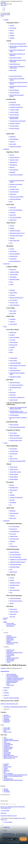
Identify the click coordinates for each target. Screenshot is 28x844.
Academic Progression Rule (16, 497)
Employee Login (10, 649)
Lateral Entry (7, 722)
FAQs (11, 201)
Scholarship (12, 172)
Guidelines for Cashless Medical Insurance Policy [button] (9, 703)
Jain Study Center (14, 302)
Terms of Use (4, 819)
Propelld (8, 14)
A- (4, 9)
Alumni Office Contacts (15, 471)
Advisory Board (13, 358)
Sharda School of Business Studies (18, 43)
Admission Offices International (11, 740)
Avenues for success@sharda (16, 196)
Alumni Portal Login (11, 637)
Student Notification (14, 552)
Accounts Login (10, 655)
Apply (5, 622)
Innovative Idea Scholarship (16, 174)
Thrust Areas (13, 395)
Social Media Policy (8, 778)
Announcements (13, 453)
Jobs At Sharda (10, 660)
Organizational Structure (15, 387)
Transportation (13, 277)
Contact (8, 662)
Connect (6, 443)
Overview (12, 154)
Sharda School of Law (15, 64)
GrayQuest (3, 14)
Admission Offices (14, 611)
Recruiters (6, 751)
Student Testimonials (14, 435)
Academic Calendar (14, 109)
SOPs (11, 492)
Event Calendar (13, 324)
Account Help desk (8, 744)
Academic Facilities (14, 272)
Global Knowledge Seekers (16, 235)
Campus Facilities (14, 274)
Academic (6, 19)
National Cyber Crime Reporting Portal (13, 776)
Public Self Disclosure (15, 382)
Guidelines (12, 495)
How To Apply (7, 716)
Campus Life (7, 263)
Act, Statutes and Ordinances (16, 385)
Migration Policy (13, 490)
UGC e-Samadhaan (8, 773)
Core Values (12, 339)
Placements (6, 750)
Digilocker (9, 635)
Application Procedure (15, 230)
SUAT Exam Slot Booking (16, 210)
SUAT (5, 741)
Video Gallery (13, 313)
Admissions (6, 149)
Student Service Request (15, 146)
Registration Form (14, 487)
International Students (11, 624)
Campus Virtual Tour (14, 157)
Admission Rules (14, 536)
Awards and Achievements (16, 438)
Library (11, 282)
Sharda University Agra (9, 758)
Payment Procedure (14, 191)
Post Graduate (13, 28)
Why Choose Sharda (14, 526)
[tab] (14, 703)
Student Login (10, 638)
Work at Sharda (13, 360)
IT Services (12, 295)
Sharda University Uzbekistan (11, 756)
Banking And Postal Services (16, 297)
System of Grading (14, 112)
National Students (10, 623)
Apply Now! (4, 5)
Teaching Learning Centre (16, 440)
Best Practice (13, 392)
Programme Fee (13, 164)
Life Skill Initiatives (14, 415)
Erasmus (12, 603)
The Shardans (13, 502)
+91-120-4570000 (5, 810)
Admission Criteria (14, 159)
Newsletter (12, 238)
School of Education (14, 92)
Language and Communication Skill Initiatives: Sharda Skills (18, 408)
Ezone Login (10, 651)
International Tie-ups (14, 585)
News (11, 456)
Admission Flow (13, 162)
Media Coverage (13, 458)
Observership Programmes (16, 600)
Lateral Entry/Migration (15, 199)
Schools (11, 284)
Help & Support (13, 609)
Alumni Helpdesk (14, 479)
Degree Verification (14, 114)
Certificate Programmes (15, 598)
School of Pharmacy (14, 90)
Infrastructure (13, 269)
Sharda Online (13, 70)
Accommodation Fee (14, 531)
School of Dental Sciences (16, 76)
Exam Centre (13, 215)
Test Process (12, 212)
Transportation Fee (14, 169)
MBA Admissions (10, 626)
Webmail (9, 641)
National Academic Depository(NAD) (14, 117)
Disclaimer (15, 818)
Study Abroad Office (14, 240)
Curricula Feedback (14, 126)
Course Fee (6, 717)
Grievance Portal (10, 659)
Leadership (12, 347)
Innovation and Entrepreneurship (17, 427)
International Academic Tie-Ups (17, 233)
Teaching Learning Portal (13, 658)
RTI (10, 390)
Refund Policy (13, 194)
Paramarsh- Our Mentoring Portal (14, 652)
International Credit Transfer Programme (13, 780)
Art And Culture (13, 300)
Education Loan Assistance (16, 184)
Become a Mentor (14, 474)
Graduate (12, 25)
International (6, 520)
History (11, 352)
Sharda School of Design (15, 57)
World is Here (13, 614)
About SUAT (13, 207)
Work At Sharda (7, 766)
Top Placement (13, 251)
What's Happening (14, 139)
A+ (4, 7)
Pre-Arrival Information (15, 554)
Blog (5, 772)
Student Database (14, 476)
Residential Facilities (14, 279)
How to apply (13, 534)
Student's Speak (13, 572)
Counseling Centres (14, 189)
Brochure (12, 485)
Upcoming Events (14, 451)
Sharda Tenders (13, 368)
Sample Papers (13, 220)
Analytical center (14, 399)
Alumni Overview (14, 469)
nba (10, 505)
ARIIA (5, 777)
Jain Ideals (12, 335)
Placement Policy (14, 256)
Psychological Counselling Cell (17, 397)
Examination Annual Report (16, 107)
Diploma (12, 33)
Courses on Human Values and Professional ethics (15, 774)
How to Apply (13, 186)
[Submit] (15, 804)
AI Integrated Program (15, 370)
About (5, 326)
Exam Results (13, 102)
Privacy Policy (22, 818)
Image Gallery (13, 144)
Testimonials (12, 136)
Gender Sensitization (14, 305)
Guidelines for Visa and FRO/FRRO (18, 559)
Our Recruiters (13, 258)
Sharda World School (9, 755)
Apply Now (12, 616)
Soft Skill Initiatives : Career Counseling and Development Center (18, 412)
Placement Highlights (15, 253)
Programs (12, 228)
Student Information (5, 671)
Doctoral (12, 30)
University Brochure (14, 128)
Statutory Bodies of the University (18, 365)
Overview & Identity (14, 337)
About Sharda (7, 754)
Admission (3, 668)
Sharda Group (13, 332)
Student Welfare (13, 292)
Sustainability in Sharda (15, 376)
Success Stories (13, 433)
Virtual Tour (3, 813)
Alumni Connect (13, 467)
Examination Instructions (15, 564)
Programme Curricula (15, 123)
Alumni (5, 769)
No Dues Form (10, 643)
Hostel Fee (12, 167)
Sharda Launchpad (14, 424)
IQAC (5, 619)
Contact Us (12, 141)
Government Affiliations (15, 363)
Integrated (12, 35)
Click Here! (3, 2)
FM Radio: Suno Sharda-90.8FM (17, 461)
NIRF (5, 737)
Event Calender (10, 653)
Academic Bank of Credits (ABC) (18, 121)
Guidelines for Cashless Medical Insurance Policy (15, 706)
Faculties (6, 765)
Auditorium (12, 290)
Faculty (11, 349)
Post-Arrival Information (15, 557)
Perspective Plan (13, 344)
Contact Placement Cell (15, 261)
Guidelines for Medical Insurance (17, 562)
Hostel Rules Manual (14, 567)
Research (6, 618)
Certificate (12, 38)
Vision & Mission (14, 342)
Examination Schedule (15, 104)
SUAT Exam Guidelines (15, 217)
